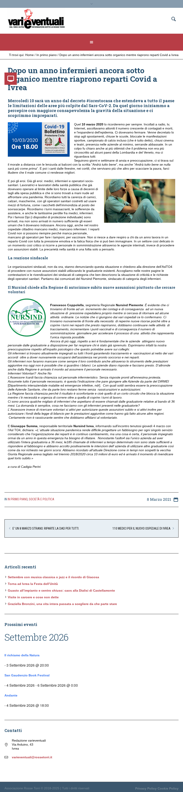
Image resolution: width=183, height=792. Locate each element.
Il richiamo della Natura (22, 655)
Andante (10, 695)
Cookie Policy (168, 788)
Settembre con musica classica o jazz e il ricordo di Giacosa (53, 577)
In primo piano (46, 55)
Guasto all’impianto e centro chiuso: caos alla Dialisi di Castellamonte (61, 590)
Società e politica (41, 499)
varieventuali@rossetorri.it (32, 757)
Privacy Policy (146, 788)
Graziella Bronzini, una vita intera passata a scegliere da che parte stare (62, 604)
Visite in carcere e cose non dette (33, 597)
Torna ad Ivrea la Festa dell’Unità (33, 584)
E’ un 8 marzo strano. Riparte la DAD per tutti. (45, 528)
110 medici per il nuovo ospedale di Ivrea (141, 528)
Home (29, 55)
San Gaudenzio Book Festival (27, 675)
